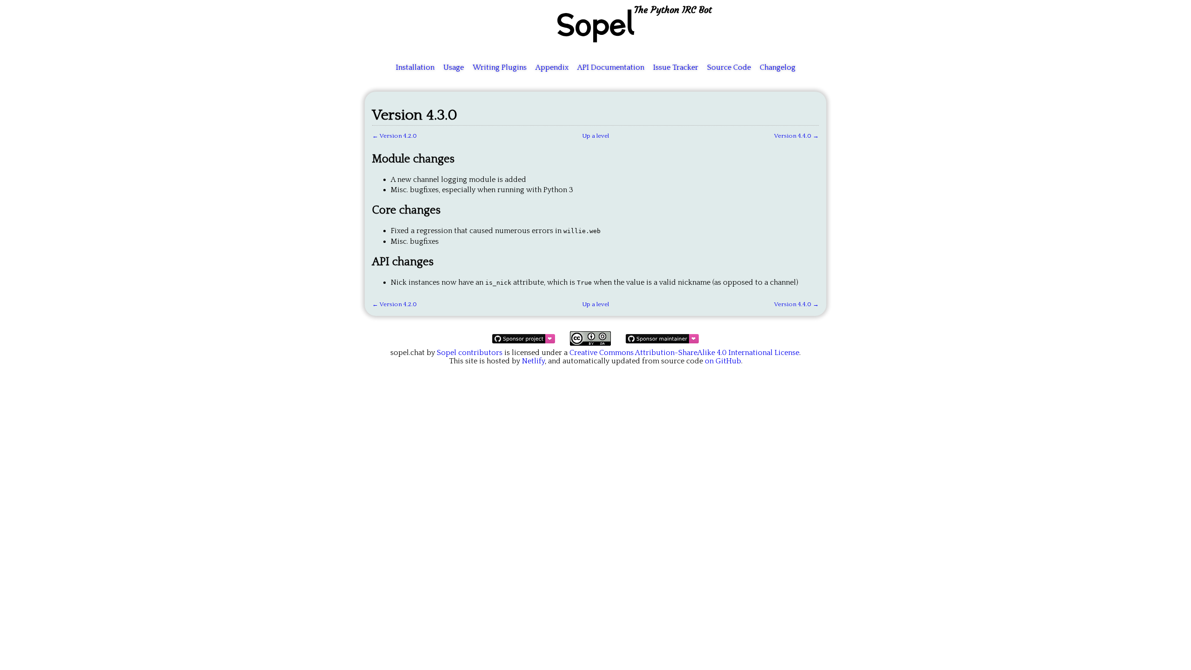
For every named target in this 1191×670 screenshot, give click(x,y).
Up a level (595, 136)
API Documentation (610, 67)
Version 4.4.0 (792, 136)
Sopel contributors (469, 352)
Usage (453, 67)
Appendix (552, 67)
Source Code (729, 67)
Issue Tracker (675, 67)
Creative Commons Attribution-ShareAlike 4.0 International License (684, 352)
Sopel (595, 24)
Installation (415, 67)
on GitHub (723, 361)
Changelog (778, 67)
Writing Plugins (500, 67)
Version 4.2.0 (398, 136)
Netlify (533, 361)
